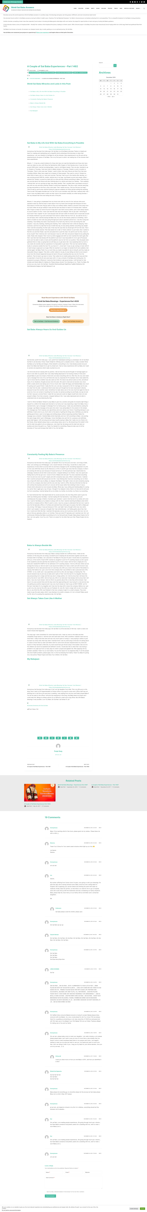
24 (118, 91)
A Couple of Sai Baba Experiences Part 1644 (37, 804)
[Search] (144, 8)
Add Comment (50, 1177)
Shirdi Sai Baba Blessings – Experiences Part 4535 (58, 301)
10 (117, 86)
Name (48, 1172)
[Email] (76, 738)
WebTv (92, 8)
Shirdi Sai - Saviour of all (80, 72)
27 (104, 94)
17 (117, 88)
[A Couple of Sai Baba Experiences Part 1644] (40, 793)
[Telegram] (139, 2)
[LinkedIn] (58, 738)
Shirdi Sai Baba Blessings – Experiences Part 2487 (73, 785)
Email (67, 1172)
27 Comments (45, 806)
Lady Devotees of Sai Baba (48, 72)
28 (107, 94)
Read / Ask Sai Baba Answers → (73, 321)
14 (107, 88)
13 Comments (82, 787)
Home (75, 8)
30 (114, 94)
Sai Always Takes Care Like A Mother (41, 107)
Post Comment (50, 1196)
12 (100, 88)
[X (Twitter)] (132, 2)
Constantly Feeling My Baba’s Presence (41, 99)
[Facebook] (130, 2)
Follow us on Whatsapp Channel (13, 2)
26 (100, 94)
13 (104, 88)
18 (121, 88)
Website (87, 1172)
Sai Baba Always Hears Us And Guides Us (42, 95)
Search (101, 62)
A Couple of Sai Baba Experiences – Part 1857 (105, 785)
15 (111, 88)
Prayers (110, 8)
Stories (87, 8)
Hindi (121, 8)
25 (121, 91)
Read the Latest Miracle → (58, 310)
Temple (116, 8)
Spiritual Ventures (129, 8)
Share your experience (42, 32)
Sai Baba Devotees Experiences (64, 72)
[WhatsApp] (141, 2)
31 (117, 94)
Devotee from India (34, 72)
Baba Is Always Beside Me (37, 103)
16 (114, 88)
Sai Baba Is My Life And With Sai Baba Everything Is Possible (47, 91)
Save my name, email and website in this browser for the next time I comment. (65, 1191)
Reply (100, 827)
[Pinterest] (137, 2)
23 (114, 91)
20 (104, 91)
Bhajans (103, 8)
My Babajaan (34, 110)
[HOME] (27, 78)
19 (29, 75)
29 (111, 94)
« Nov (108, 96)
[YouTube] (144, 2)
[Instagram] (135, 2)
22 (111, 91)
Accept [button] (142, 1208)
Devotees (80, 8)
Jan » (113, 96)
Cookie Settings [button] (134, 1208)
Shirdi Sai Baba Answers (22, 7)
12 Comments (115, 787)
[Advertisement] (73, 45)
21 (107, 91)
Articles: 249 (58, 754)
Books (98, 8)
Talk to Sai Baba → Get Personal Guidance (46, 321)
